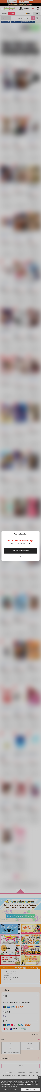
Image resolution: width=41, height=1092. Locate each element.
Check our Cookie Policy (10, 1089)
